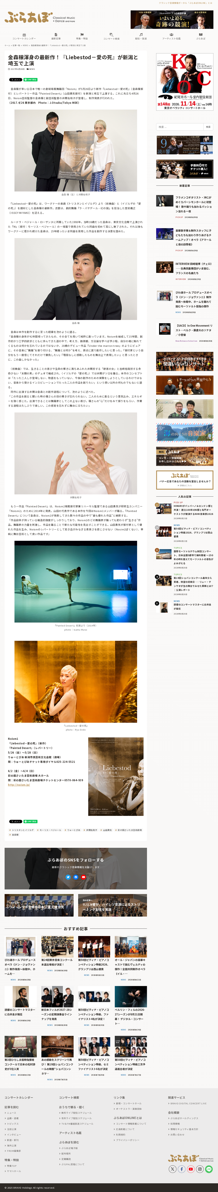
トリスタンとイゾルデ (22, 830)
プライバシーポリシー (127, 1140)
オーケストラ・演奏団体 (129, 1108)
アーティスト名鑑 (70, 1133)
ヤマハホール (14, 1171)
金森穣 (15, 834)
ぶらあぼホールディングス (184, 1118)
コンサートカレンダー (19, 1097)
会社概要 (174, 1112)
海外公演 (11, 1145)
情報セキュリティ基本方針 (184, 1129)
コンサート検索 (69, 1097)
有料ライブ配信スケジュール (76, 1118)
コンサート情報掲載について (131, 1123)
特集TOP (12, 1165)
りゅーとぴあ (73, 830)
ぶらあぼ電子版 (69, 1148)
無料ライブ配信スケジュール (76, 1112)
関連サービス (176, 1097)
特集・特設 (12, 1160)
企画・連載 (13, 1118)
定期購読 (66, 1159)
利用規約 (120, 1134)
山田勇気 (107, 830)
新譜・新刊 (13, 1140)
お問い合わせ (177, 1134)
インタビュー (14, 1134)
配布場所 (66, 1153)
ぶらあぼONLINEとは (128, 1118)
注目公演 (11, 1129)
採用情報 (175, 1123)
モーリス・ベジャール (50, 830)
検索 (208, 126)
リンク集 (119, 1097)
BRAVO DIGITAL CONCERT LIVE (188, 1103)
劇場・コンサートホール (129, 1103)
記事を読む (12, 1107)
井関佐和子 (91, 830)
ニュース (11, 1112)
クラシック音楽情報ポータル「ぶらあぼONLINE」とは (185, 2)
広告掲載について (125, 1129)
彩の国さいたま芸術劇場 (129, 830)
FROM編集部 (14, 1150)
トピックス (13, 1123)
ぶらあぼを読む (69, 1142)
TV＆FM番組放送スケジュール (77, 1123)
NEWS (32, 69)
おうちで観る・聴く (72, 1107)
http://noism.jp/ (19, 785)
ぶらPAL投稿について (73, 1164)
